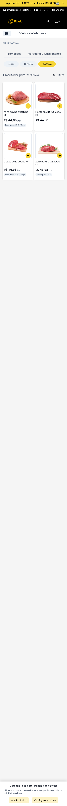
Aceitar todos (19, 800)
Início (5, 42)
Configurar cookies (45, 800)
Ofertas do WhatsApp (33, 33)
